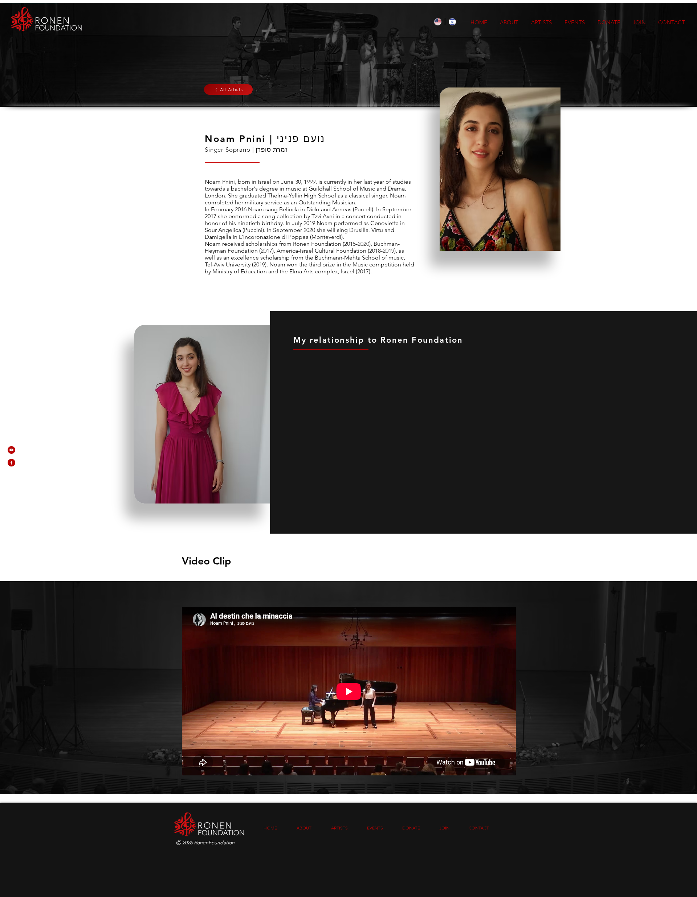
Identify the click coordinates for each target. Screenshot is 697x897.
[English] (438, 21)
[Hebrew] (452, 21)
